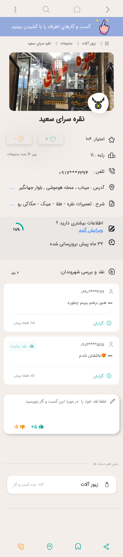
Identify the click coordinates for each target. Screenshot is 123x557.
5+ (34, 413)
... (12, 173)
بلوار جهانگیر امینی (24, 174)
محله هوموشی (60, 174)
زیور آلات (89, 30)
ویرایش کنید (91, 217)
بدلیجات (66, 30)
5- (15, 413)
